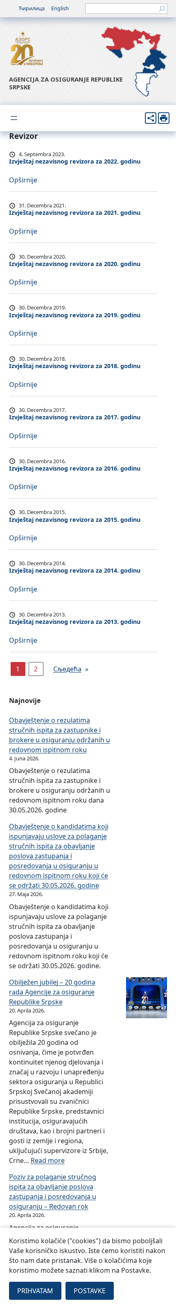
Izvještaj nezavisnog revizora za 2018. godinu (74, 366)
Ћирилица (32, 8)
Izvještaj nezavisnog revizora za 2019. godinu (74, 315)
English (60, 8)
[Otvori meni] (14, 118)
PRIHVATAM (35, 1290)
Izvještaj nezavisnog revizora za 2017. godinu (74, 417)
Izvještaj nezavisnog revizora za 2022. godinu (74, 161)
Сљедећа (70, 668)
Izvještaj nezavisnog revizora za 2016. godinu (74, 468)
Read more (48, 1160)
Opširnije (23, 180)
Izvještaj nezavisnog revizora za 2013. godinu (74, 622)
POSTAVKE (90, 1290)
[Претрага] (162, 9)
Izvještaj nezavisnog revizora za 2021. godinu (74, 212)
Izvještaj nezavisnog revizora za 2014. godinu (74, 570)
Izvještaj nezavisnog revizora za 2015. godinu (74, 519)
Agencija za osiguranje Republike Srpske (66, 83)
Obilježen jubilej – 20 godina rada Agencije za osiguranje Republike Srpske (52, 992)
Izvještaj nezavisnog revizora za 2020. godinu (74, 264)
